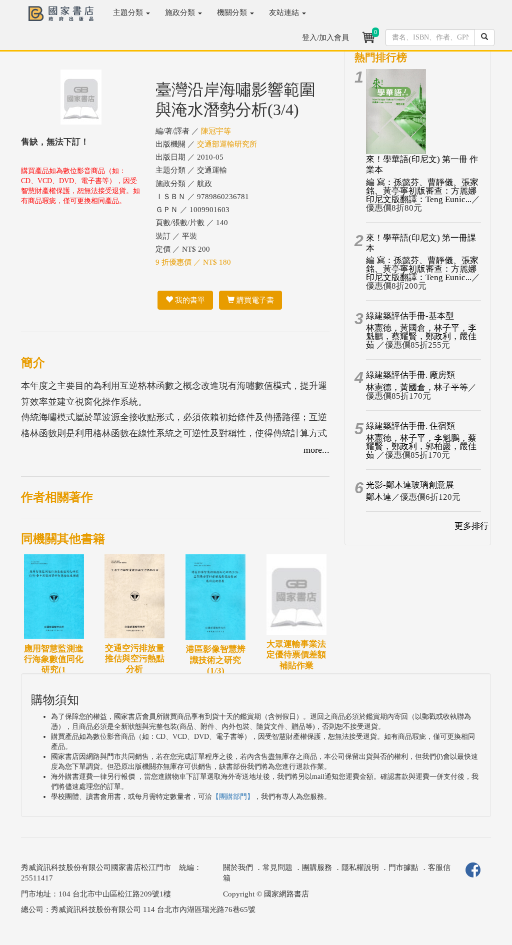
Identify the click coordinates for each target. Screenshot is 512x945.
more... (317, 450)
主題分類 (129, 13)
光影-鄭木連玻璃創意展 (410, 485)
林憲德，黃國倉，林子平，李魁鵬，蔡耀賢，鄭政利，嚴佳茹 (421, 336)
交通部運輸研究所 (227, 144)
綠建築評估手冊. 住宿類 (410, 426)
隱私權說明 (360, 867)
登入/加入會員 (325, 38)
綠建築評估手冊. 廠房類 (410, 375)
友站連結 (285, 13)
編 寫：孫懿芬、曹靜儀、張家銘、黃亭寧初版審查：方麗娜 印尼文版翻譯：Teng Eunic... (422, 191)
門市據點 (403, 867)
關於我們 (238, 867)
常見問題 (277, 867)
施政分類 (181, 13)
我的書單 (189, 300)
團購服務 (317, 867)
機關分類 (233, 13)
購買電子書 (254, 300)
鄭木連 (379, 497)
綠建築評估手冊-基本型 (410, 316)
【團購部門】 (233, 796)
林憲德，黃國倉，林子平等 (417, 387)
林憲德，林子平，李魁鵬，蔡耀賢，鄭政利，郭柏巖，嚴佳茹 (421, 446)
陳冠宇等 (216, 131)
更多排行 (471, 526)
